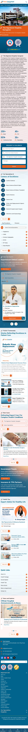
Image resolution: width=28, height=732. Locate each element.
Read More (25, 454)
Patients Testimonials (6, 689)
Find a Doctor (4, 585)
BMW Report (4, 701)
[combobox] (15, 156)
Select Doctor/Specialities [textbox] (11, 227)
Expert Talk (3, 691)
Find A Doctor (6, 269)
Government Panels (5, 694)
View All (4, 219)
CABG (4, 234)
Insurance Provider (5, 696)
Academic (3, 702)
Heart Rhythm (6, 245)
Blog (2, 676)
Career (2, 679)
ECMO (4, 240)
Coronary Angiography (8, 237)
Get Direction (5, 34)
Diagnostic (3, 688)
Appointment (12, 318)
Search (4, 429)
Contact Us (3, 591)
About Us (3, 574)
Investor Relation (5, 707)
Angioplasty (6, 231)
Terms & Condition (5, 704)
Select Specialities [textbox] (9, 278)
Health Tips (4, 582)
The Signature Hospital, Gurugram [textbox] (14, 157)
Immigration (3, 692)
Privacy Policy (4, 706)
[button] (11, 459)
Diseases (17, 223)
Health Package (5, 577)
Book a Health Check (6, 678)
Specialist (3, 699)
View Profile (5, 315)
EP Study (5, 243)
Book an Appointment (6, 588)
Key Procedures (6, 223)
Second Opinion (4, 580)
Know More (6, 375)
